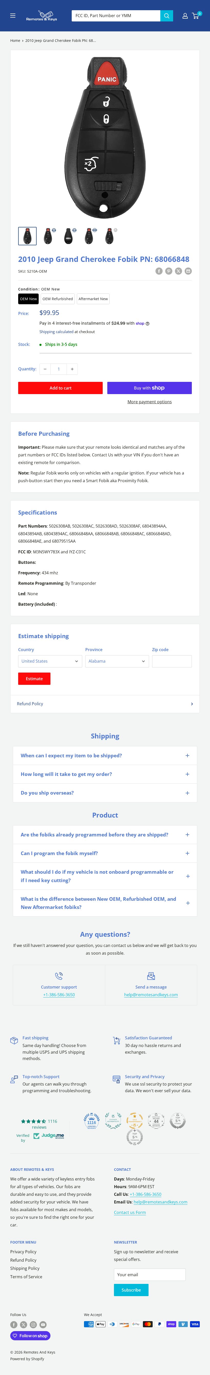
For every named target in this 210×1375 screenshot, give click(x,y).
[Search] (166, 15)
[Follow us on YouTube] (43, 1324)
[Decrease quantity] (45, 369)
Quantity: (27, 369)
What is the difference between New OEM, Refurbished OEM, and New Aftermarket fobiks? (98, 903)
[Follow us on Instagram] (33, 1324)
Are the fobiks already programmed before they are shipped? (94, 834)
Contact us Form (130, 1212)
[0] (195, 16)
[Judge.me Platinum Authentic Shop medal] (113, 1121)
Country (26, 649)
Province (93, 649)
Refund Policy (30, 704)
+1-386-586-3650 (59, 994)
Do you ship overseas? (47, 792)
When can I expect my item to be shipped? (71, 755)
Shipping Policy (24, 1268)
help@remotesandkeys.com (151, 994)
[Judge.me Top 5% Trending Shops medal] (135, 1137)
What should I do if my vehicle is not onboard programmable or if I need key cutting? (97, 876)
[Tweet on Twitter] (178, 271)
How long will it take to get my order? (66, 774)
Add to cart (60, 388)
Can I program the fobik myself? (59, 853)
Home (15, 40)
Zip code (160, 649)
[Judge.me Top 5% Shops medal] (178, 1121)
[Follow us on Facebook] (13, 1324)
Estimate (34, 679)
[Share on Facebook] (159, 271)
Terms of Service (26, 1277)
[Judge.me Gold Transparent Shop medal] (135, 1121)
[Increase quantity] (72, 369)
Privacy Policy (23, 1252)
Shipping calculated (56, 331)
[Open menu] (12, 16)
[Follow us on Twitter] (23, 1324)
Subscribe (131, 1290)
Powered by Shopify (27, 1358)
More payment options (150, 402)
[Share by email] (188, 271)
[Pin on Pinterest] (168, 271)
